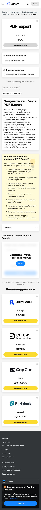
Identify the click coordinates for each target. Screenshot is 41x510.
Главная (5, 438)
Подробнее (13, 498)
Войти (20, 264)
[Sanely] (13, 4)
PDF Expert (20, 35)
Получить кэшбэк (20, 44)
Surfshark (20, 412)
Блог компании (8, 457)
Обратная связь (8, 474)
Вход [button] (35, 4)
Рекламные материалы (11, 470)
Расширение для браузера (13, 446)
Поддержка (6, 453)
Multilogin (20, 311)
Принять (20, 503)
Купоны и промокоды (11, 93)
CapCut (20, 378)
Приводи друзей (9, 466)
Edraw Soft (20, 344)
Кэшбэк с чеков (8, 463)
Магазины (6, 442)
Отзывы (5, 449)
